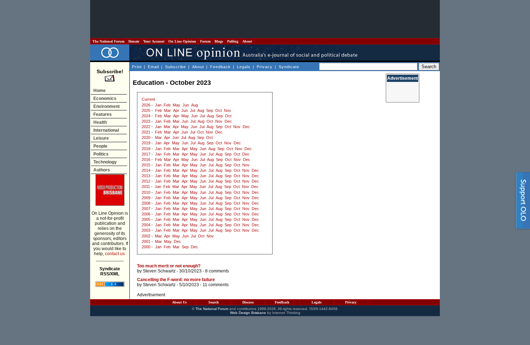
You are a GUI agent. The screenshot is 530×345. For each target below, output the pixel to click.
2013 (146, 176)
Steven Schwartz (159, 271)
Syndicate (289, 67)
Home (99, 90)
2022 (146, 127)
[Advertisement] (265, 19)
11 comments (216, 284)
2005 (146, 219)
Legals (244, 67)
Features (102, 114)
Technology (105, 162)
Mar (167, 110)
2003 (146, 230)
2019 (146, 143)
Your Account (153, 41)
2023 (146, 121)
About (247, 41)
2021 (146, 132)
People (100, 146)
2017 (146, 154)
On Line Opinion (182, 41)
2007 (146, 208)
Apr (176, 110)
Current (148, 99)
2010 (146, 192)
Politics (101, 154)
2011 (146, 186)
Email (153, 67)
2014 (146, 170)
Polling (232, 41)
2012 (146, 181)
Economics (104, 98)
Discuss (248, 302)
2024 (146, 116)
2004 (146, 225)
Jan (158, 105)
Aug (194, 105)
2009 (146, 198)
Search (213, 302)
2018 (146, 149)
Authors (101, 169)
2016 (146, 159)
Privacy (265, 67)
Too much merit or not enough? (168, 265)
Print (137, 67)
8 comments (217, 271)
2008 (146, 203)
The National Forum (108, 41)
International (106, 130)
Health (100, 122)
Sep (209, 110)
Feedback (220, 67)
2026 (146, 105)
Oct (218, 110)
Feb (167, 105)
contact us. (115, 253)
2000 (146, 247)
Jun (185, 105)
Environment (106, 106)
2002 (146, 236)
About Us (179, 302)
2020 (146, 137)
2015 (146, 165)
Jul (192, 110)
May (176, 105)
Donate (133, 41)
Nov (227, 110)
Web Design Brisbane (248, 313)
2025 (146, 110)
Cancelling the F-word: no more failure (176, 279)
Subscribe (175, 67)
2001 (146, 241)
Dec (228, 121)
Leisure (101, 138)
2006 (146, 214)
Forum (205, 41)
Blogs (218, 41)
